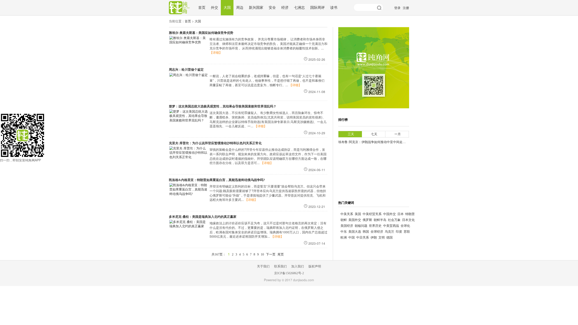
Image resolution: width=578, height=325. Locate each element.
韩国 (366, 231)
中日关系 (362, 237)
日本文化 (408, 220)
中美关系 (346, 214)
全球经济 (377, 231)
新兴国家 (256, 7)
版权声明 (314, 266)
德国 (389, 237)
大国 (227, 7)
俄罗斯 (367, 220)
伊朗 (374, 237)
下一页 (270, 254)
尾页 (280, 254)
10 (262, 254)
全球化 (405, 226)
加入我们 (297, 266)
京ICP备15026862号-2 (289, 273)
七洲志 (299, 7)
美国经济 (346, 226)
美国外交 (354, 220)
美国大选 (354, 231)
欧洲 (343, 237)
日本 (400, 214)
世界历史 (375, 226)
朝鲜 (343, 220)
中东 (343, 231)
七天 (374, 134)
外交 (214, 7)
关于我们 (263, 266)
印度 (399, 231)
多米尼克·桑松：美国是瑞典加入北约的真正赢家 (202, 216)
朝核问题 (361, 226)
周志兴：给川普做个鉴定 (186, 69)
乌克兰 (389, 231)
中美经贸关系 (372, 214)
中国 (351, 237)
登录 (397, 8)
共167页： (219, 254)
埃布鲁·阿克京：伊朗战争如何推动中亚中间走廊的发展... (378, 142)
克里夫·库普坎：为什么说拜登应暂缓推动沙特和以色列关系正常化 (215, 143)
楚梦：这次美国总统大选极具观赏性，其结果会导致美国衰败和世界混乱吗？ (222, 106)
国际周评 (317, 7)
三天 (351, 134)
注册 (406, 8)
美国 (358, 214)
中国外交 (389, 214)
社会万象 (394, 220)
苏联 (407, 231)
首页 (201, 7)
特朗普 (410, 214)
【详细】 (216, 52)
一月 (397, 134)
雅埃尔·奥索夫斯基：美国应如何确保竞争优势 (201, 33)
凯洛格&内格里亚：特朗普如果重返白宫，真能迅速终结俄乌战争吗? (217, 180)
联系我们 (280, 266)
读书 (333, 7)
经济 (285, 7)
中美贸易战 (391, 226)
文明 (381, 237)
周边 (239, 7)
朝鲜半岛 (380, 220)
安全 (272, 7)
